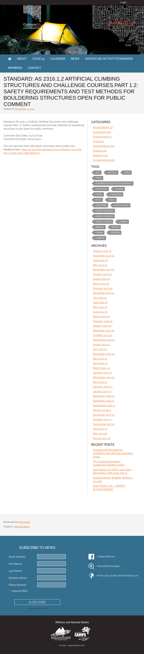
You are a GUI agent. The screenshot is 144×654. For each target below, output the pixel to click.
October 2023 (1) (102, 274)
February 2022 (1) (102, 321)
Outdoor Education (104, 211)
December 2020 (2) (104, 354)
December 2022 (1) (103, 293)
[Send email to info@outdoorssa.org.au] (91, 566)
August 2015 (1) (101, 438)
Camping (119, 189)
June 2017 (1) (100, 428)
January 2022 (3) (102, 325)
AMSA (127, 172)
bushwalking (101, 189)
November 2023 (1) (103, 269)
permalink (24, 522)
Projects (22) (100, 150)
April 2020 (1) (100, 363)
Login (123, 2)
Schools (115, 227)
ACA (98, 172)
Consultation (116, 194)
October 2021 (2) (102, 335)
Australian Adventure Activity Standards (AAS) (113, 184)
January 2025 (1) (102, 251)
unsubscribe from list (37, 608)
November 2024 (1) (103, 255)
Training (99, 232)
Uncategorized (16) (103, 160)
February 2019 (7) (103, 386)
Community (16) (102, 132)
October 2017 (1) (102, 419)
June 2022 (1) (100, 302)
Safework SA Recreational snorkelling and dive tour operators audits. (113, 453)
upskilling (100, 238)
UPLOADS (115, 232)
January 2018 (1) (102, 410)
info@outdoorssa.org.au (108, 566)
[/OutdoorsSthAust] (91, 556)
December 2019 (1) (103, 377)
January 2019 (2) (102, 391)
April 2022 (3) (100, 311)
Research (100, 227)
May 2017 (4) (100, 433)
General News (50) (103, 146)
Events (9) (98, 141)
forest (98, 200)
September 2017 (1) (104, 424)
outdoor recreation (104, 216)
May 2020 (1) (100, 358)
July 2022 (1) (100, 297)
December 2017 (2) (103, 414)
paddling (123, 221)
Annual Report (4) (103, 127)
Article (99, 178)
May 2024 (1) (100, 265)
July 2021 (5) (100, 349)
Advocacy (112, 172)
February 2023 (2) (103, 288)
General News (22, 526)
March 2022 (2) (101, 316)
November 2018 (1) (103, 400)
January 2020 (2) (102, 372)
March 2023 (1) (101, 283)
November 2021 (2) (103, 330)
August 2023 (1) (101, 279)
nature (112, 200)
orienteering (101, 205)
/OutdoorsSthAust (105, 556)
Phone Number (18, 585)
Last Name (15, 570)
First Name (15, 563)
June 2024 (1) (100, 260)
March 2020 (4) (101, 368)
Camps (99, 194)
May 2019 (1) (100, 382)
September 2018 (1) (104, 405)
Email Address (17, 556)
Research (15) (100, 155)
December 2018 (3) (103, 396)
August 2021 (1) (101, 344)
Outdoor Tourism (103, 221)
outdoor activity (121, 205)
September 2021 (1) (104, 339)
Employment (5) (102, 136)
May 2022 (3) (100, 307)
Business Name (18, 578)
